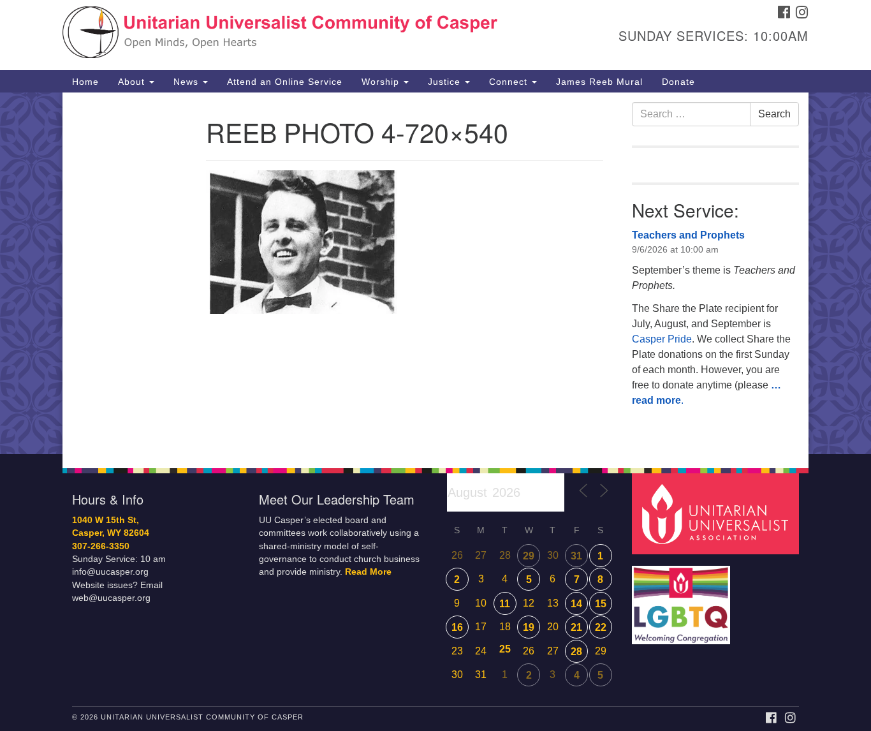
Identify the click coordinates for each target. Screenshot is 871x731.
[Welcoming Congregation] (683, 598)
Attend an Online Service (284, 82)
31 (576, 555)
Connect (510, 82)
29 (528, 555)
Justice (446, 82)
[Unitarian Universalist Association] (717, 513)
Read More (368, 572)
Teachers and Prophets (688, 235)
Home (85, 82)
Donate (678, 82)
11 (504, 603)
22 (600, 627)
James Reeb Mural (599, 82)
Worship (382, 82)
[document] (435, 273)
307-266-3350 (100, 546)
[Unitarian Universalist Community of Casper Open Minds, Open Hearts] (280, 35)
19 (528, 627)
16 (457, 627)
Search (774, 113)
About (133, 82)
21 (576, 627)
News (187, 82)
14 (576, 603)
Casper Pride (662, 339)
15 (600, 603)
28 (576, 651)
